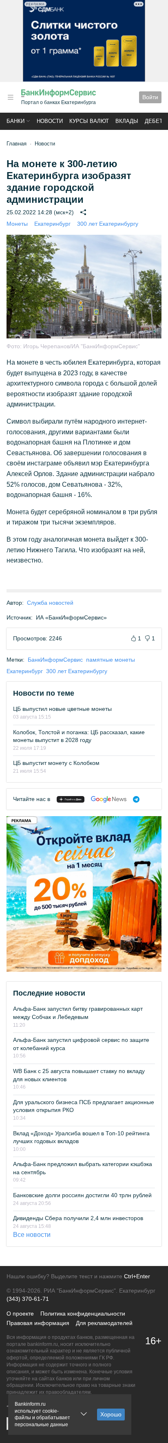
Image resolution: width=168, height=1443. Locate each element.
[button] (11, 97)
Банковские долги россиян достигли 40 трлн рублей (82, 1195)
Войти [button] (150, 97)
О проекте (20, 1313)
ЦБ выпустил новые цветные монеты (62, 709)
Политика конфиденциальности (82, 1313)
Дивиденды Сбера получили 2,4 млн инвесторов (78, 1218)
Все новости (32, 1234)
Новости (50, 121)
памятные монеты (110, 659)
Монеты (17, 223)
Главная (17, 144)
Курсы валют (89, 121)
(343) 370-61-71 (28, 1299)
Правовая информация (38, 1323)
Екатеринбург (52, 223)
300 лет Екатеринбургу (107, 223)
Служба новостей (50, 602)
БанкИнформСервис (55, 659)
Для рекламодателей (104, 1323)
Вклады (126, 121)
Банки (15, 121)
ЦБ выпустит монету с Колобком (56, 763)
